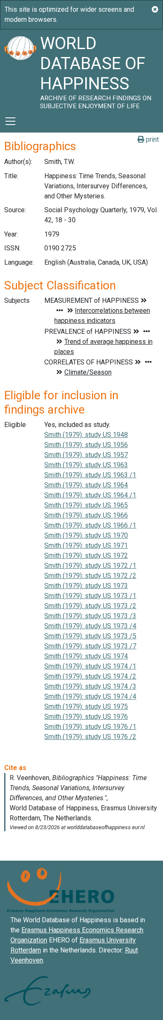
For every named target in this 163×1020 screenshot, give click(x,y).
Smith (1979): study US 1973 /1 (90, 596)
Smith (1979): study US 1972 (86, 555)
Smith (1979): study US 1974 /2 (90, 676)
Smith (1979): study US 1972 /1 (90, 566)
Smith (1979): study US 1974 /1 (90, 666)
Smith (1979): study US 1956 (86, 445)
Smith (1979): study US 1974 (86, 656)
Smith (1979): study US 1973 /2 (90, 606)
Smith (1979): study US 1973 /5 (90, 636)
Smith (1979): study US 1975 (86, 706)
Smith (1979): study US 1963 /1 (90, 475)
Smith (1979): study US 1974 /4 (90, 696)
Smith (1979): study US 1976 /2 (90, 737)
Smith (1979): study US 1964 (86, 485)
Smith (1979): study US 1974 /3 (90, 686)
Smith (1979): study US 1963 (86, 465)
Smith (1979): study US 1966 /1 (90, 525)
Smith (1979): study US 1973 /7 (90, 646)
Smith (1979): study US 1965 (86, 505)
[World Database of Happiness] (20, 69)
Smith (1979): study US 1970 (86, 535)
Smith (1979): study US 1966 (86, 515)
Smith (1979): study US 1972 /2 (90, 576)
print (151, 139)
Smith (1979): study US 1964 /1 (90, 495)
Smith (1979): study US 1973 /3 (90, 616)
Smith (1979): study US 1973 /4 (90, 626)
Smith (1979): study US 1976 (86, 717)
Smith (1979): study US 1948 (86, 435)
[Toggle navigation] (10, 121)
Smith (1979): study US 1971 (86, 545)
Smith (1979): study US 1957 (86, 455)
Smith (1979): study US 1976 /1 (90, 727)
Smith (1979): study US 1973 (86, 586)
